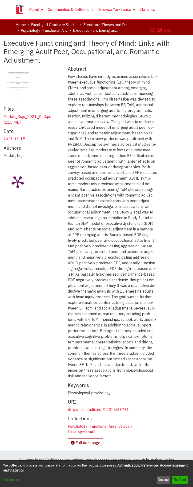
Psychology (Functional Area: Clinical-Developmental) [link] (44, 30)
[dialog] (96, 474)
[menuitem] (35, 9)
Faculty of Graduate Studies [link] (54, 24)
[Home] (19, 9)
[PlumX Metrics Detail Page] (18, 182)
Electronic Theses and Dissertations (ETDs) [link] (106, 24)
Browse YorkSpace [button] (115, 9)
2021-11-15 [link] (14, 139)
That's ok (180, 480)
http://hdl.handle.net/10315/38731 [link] (98, 409)
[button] (153, 30)
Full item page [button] (87, 442)
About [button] (34, 9)
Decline (163, 480)
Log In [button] (170, 30)
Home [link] (21, 24)
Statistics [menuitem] (147, 9)
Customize (11, 480)
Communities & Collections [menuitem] (70, 9)
